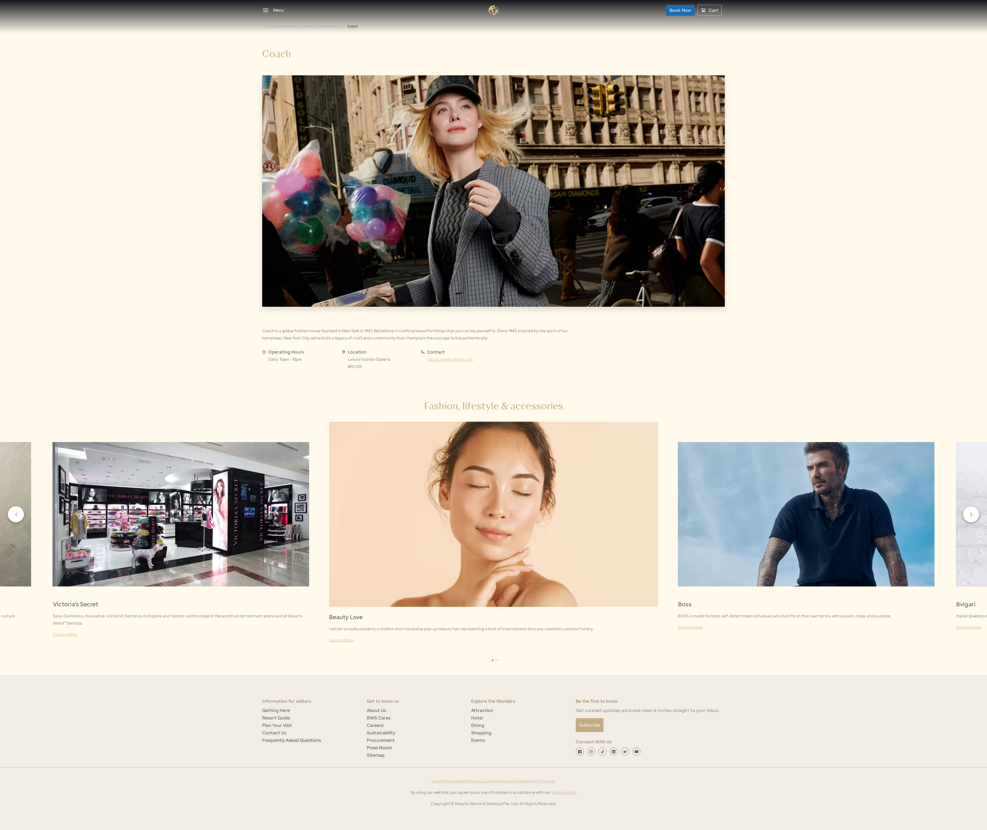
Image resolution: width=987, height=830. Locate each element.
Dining (477, 725)
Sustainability (381, 732)
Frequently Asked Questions (291, 740)
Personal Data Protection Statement (502, 781)
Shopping (481, 732)
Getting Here (276, 710)
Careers (375, 725)
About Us (376, 710)
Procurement (381, 740)
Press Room (379, 747)
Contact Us (274, 732)
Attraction (482, 710)
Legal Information (448, 781)
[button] (16, 514)
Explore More (65, 634)
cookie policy (564, 792)
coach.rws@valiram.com (450, 359)
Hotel (477, 717)
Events (478, 740)
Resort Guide (276, 717)
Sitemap (376, 755)
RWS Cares (378, 717)
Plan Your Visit (277, 725)
